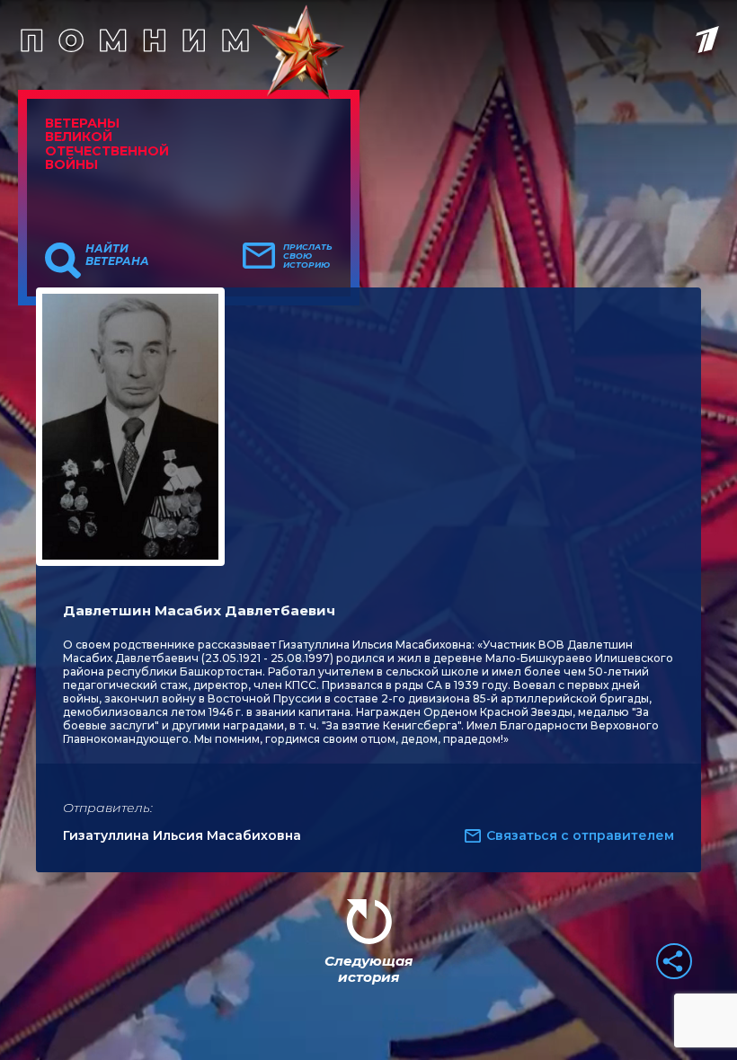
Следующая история (368, 968)
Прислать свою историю (308, 256)
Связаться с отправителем (580, 835)
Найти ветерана (117, 255)
